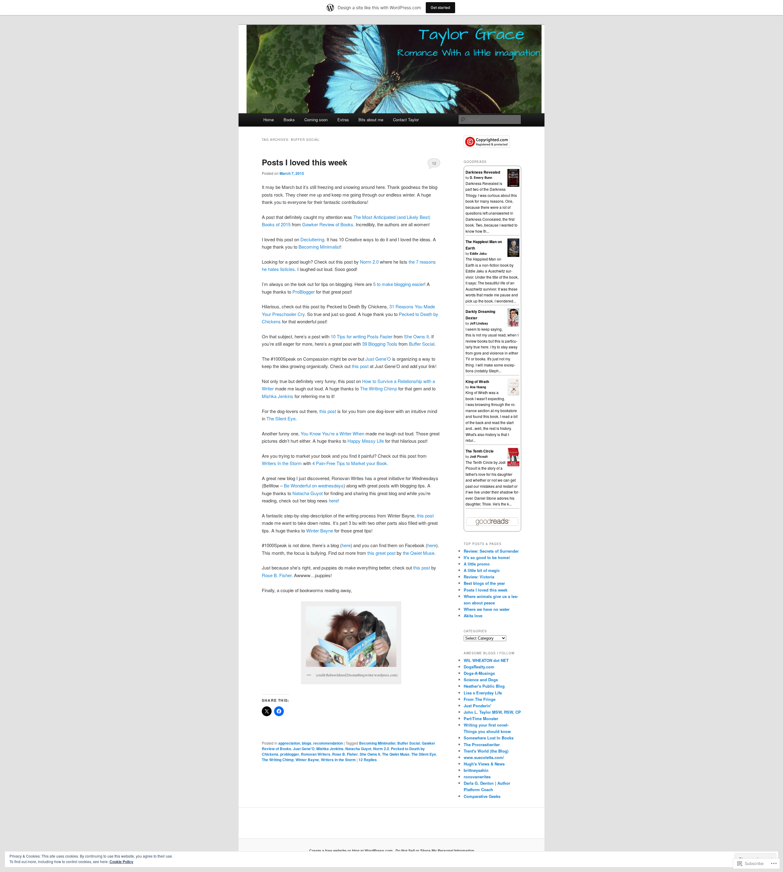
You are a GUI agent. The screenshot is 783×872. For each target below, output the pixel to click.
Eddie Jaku (478, 253)
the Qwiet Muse (418, 553)
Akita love (473, 615)
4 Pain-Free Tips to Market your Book (349, 463)
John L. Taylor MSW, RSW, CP (492, 712)
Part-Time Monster (481, 718)
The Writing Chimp (378, 388)
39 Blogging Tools (379, 343)
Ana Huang (478, 387)
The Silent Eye (280, 418)
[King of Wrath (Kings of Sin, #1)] (513, 394)
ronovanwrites (477, 777)
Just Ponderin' (477, 706)
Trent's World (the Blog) (486, 751)
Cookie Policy (121, 861)
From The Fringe (479, 699)
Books (289, 119)
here (333, 500)
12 (434, 163)
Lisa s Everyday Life (483, 693)
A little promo (477, 564)
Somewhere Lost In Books (489, 738)
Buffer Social (421, 343)
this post (360, 366)
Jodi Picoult (479, 456)
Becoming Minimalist (319, 246)
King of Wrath (477, 381)
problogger (289, 754)
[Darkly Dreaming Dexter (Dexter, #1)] (513, 325)
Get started (440, 7)
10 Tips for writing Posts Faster (361, 336)
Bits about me (370, 119)
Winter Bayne (319, 530)
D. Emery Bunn (481, 177)
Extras (343, 119)
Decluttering (311, 239)
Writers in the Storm (338, 759)
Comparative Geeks (482, 796)
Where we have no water (487, 609)
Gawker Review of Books (327, 224)
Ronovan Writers (315, 754)
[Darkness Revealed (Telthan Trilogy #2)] (513, 185)
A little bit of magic (482, 570)
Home (268, 119)
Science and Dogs (481, 679)
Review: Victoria (479, 577)
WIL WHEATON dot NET (486, 660)
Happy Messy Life (365, 441)
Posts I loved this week (304, 162)
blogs (306, 743)
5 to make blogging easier (398, 284)
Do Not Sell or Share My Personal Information (434, 850)
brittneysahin (476, 770)
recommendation (328, 743)
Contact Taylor (406, 119)
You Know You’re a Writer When (332, 433)
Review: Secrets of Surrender (491, 551)
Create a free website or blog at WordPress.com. (351, 850)
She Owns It (416, 336)
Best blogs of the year (484, 583)
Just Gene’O (378, 358)
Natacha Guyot (307, 493)
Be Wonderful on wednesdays (313, 485)
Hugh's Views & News (485, 764)
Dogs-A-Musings (479, 673)
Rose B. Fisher (276, 575)
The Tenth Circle (480, 451)
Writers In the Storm (282, 463)
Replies (367, 759)
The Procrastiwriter (482, 744)
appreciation (289, 743)
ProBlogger (303, 291)
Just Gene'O (303, 748)
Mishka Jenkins (277, 396)
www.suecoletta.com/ (484, 757)
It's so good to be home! (487, 557)
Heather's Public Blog (484, 686)
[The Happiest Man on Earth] (513, 256)
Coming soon (316, 119)
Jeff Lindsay (479, 323)
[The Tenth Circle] (513, 465)
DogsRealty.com (479, 667)
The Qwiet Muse (396, 754)
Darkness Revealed (483, 172)
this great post (382, 553)
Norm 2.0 (369, 261)
